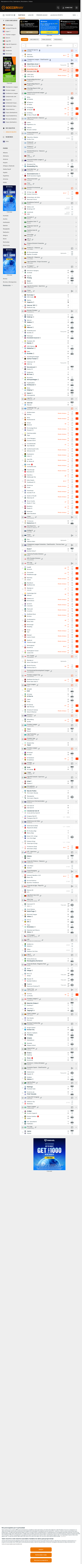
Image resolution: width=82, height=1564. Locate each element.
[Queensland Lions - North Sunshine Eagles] (49, 174)
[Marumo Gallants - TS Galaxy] (49, 1033)
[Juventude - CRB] (49, 213)
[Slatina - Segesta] (49, 301)
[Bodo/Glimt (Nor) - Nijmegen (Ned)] (49, 70)
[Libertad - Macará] (49, 403)
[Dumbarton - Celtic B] (49, 455)
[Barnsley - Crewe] (49, 578)
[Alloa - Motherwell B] (49, 418)
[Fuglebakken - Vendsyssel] (49, 383)
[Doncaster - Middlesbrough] (49, 573)
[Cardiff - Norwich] (49, 568)
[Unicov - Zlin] (49, 920)
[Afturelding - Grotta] (49, 720)
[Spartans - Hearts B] (49, 507)
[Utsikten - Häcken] (49, 1078)
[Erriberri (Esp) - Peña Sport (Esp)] (49, 842)
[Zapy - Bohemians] (49, 925)
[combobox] (49, 45)
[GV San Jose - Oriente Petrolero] (49, 193)
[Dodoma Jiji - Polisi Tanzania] (49, 1093)
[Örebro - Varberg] (49, 1053)
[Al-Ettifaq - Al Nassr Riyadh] (49, 113)
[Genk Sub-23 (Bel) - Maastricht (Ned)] (49, 826)
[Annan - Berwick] (49, 423)
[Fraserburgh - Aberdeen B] (49, 470)
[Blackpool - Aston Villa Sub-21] (49, 661)
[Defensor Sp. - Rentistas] (49, 1102)
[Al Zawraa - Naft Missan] (49, 705)
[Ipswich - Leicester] (49, 604)
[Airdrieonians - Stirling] (49, 413)
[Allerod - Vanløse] (49, 321)
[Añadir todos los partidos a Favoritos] (22, 50)
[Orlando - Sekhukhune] (49, 1039)
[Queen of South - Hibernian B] (49, 496)
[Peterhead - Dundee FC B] (49, 491)
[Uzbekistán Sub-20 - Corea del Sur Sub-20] (49, 811)
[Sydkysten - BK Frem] (49, 373)
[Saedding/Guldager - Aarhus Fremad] (49, 357)
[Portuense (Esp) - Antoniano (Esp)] (49, 847)
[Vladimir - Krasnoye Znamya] (49, 985)
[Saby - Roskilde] (49, 352)
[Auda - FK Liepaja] (49, 768)
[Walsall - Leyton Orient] (49, 636)
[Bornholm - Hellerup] (49, 315)
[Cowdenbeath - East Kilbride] (49, 444)
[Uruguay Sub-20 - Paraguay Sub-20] (49, 817)
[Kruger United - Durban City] (49, 1028)
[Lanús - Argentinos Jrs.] (49, 123)
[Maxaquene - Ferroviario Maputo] (49, 797)
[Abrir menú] (76, 8)
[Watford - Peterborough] (49, 641)
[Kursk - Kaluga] (49, 969)
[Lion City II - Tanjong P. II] (49, 1009)
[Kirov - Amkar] (49, 974)
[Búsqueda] (58, 8)
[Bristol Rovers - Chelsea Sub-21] (49, 666)
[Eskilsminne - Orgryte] (49, 1073)
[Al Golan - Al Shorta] (49, 695)
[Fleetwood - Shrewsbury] (49, 599)
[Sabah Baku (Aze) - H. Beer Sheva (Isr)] (49, 65)
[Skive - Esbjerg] (49, 389)
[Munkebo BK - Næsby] (49, 342)
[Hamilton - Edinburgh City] (49, 475)
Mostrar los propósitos (41, 1560)
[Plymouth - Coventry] (49, 609)
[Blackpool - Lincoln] (49, 589)
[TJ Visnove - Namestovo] (49, 522)
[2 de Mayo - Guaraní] (49, 866)
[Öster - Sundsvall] (49, 1059)
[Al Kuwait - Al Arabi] (49, 753)
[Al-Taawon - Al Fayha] (49, 103)
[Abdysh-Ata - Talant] (49, 744)
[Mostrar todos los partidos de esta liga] (76, 80)
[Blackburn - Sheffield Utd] (49, 583)
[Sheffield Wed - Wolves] (49, 615)
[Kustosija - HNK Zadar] (49, 295)
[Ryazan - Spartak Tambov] (49, 979)
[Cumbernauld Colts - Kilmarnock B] (49, 449)
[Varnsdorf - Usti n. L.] (49, 905)
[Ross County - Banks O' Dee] (49, 502)
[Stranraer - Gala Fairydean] (49, 512)
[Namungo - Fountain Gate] (49, 1087)
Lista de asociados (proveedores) (12, 1544)
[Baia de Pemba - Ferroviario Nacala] (49, 791)
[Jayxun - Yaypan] (49, 1132)
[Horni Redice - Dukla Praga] (49, 910)
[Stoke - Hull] (49, 630)
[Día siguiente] (75, 45)
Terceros (63, 1536)
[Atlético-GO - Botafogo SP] (49, 207)
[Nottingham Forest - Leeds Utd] (49, 651)
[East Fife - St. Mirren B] (49, 460)
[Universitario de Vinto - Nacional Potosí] (49, 198)
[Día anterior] (23, 45)
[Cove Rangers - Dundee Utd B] (49, 439)
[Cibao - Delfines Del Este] (49, 950)
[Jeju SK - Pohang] (49, 276)
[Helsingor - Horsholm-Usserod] (49, 336)
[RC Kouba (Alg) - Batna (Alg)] (49, 831)
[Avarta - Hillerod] (49, 326)
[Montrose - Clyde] (49, 486)
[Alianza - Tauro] (49, 857)
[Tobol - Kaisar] (49, 730)
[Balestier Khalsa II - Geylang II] (49, 1004)
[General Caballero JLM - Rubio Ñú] (49, 876)
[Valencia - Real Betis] (49, 55)
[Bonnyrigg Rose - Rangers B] (49, 429)
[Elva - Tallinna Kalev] (49, 540)
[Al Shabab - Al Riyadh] (49, 108)
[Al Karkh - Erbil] (49, 690)
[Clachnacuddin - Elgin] (49, 434)
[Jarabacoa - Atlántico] (49, 945)
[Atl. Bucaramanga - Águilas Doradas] (49, 253)
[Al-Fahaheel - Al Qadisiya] (49, 758)
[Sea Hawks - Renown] (49, 1019)
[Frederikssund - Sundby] (49, 331)
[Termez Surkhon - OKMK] (49, 1117)
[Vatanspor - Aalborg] (49, 362)
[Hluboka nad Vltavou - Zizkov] (49, 931)
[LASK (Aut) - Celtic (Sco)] (49, 75)
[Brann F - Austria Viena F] (49, 549)
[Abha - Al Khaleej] (49, 98)
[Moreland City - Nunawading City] (49, 165)
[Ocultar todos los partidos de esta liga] (76, 51)
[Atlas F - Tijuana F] (49, 782)
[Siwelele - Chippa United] (49, 1044)
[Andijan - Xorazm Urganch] (49, 1112)
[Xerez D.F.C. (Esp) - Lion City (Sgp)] (49, 837)
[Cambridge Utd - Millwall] (49, 594)
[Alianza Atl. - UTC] (49, 891)
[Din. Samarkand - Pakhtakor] (49, 1122)
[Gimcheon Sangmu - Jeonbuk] (49, 271)
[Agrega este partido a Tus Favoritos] (22, 55)
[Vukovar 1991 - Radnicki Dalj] (49, 306)
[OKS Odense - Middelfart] (49, 347)
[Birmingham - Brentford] (49, 646)
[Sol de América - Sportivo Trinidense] (49, 881)
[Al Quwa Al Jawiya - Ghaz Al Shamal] (49, 710)
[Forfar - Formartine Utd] (49, 465)
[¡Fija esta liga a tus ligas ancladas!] (42, 80)
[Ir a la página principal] (16, 7)
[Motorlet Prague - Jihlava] (49, 915)
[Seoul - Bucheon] (49, 282)
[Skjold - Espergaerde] (49, 394)
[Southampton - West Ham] (49, 620)
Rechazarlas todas (41, 1555)
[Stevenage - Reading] (49, 625)
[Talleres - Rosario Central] (49, 128)
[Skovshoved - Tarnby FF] (49, 368)
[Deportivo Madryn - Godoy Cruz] (49, 138)
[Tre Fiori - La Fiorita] (49, 994)
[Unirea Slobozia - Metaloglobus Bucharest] (49, 959)
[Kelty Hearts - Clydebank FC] (49, 481)
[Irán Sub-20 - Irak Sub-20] (49, 806)
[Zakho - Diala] (49, 700)
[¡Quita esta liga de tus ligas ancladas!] (39, 50)
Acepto (41, 1549)
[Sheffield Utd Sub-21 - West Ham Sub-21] (49, 680)
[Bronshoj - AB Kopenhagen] (49, 378)
